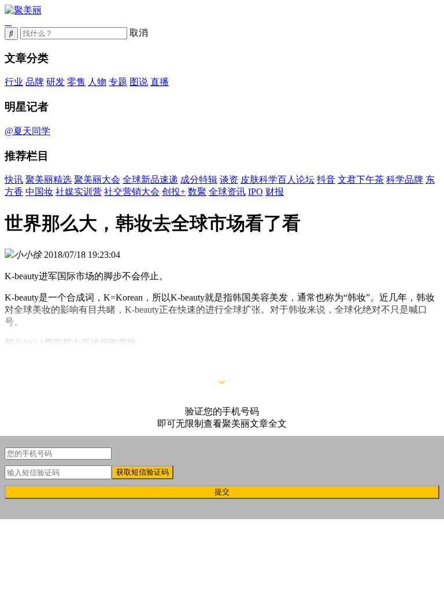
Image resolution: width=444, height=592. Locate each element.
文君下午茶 (361, 179)
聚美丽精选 (48, 179)
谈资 (229, 179)
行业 (14, 82)
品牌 (34, 82)
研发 (55, 82)
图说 (139, 82)
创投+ (174, 192)
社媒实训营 (79, 192)
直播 (159, 82)
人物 (97, 82)
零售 (76, 82)
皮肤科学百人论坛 (277, 179)
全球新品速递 (150, 179)
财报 (274, 192)
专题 (118, 82)
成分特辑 (198, 179)
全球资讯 (227, 192)
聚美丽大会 (97, 179)
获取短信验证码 (142, 472)
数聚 (197, 192)
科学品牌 (404, 179)
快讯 (14, 179)
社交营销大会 (132, 192)
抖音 (326, 179)
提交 (222, 491)
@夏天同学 (27, 131)
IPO (255, 192)
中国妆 (39, 192)
